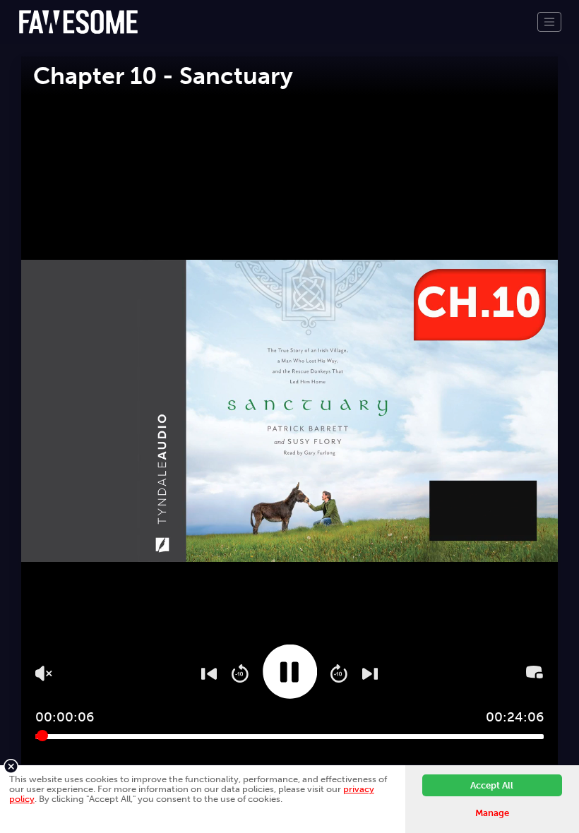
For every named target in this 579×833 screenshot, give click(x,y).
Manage (492, 813)
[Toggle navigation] (549, 22)
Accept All (491, 785)
